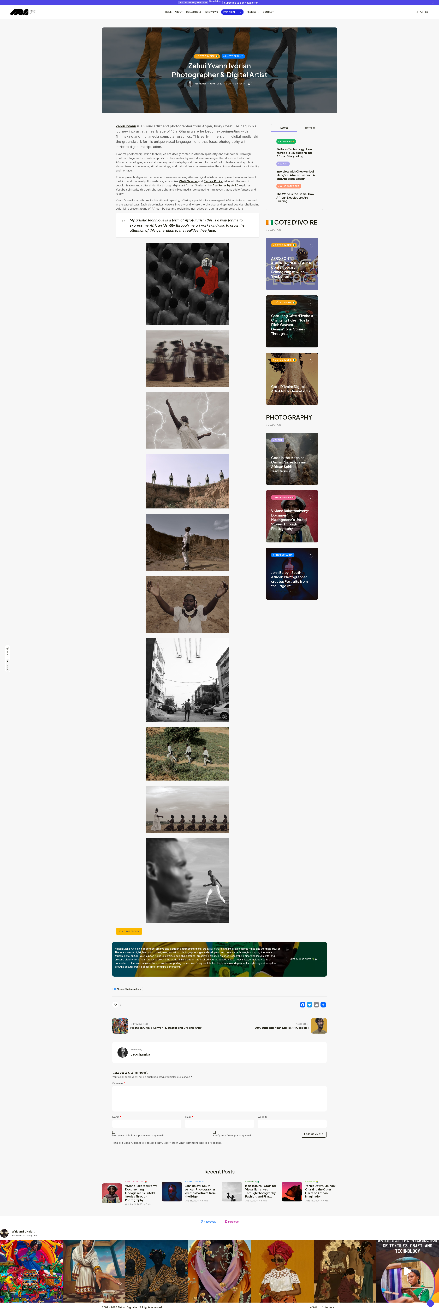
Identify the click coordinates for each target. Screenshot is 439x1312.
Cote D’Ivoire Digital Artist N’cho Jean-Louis (290, 388)
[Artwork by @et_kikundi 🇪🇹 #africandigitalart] (94, 1271)
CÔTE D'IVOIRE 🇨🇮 (208, 56)
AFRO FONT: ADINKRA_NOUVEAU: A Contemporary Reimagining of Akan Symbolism (291, 267)
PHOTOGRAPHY (234, 56)
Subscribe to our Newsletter (241, 2)
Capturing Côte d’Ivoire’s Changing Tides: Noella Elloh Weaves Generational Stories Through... (292, 324)
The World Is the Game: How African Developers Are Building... (295, 197)
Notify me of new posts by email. (232, 1135)
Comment (119, 1083)
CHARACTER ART (290, 186)
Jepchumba (200, 84)
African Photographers (129, 989)
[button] (187, 284)
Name (116, 1116)
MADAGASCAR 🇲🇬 (284, 497)
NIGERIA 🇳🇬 (253, 1182)
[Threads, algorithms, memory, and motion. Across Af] (407, 1271)
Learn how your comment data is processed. (193, 1142)
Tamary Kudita (213, 181)
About (179, 11)
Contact (268, 11)
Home (168, 11)
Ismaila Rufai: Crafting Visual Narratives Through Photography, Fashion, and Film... (260, 1191)
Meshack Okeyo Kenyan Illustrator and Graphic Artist (166, 1027)
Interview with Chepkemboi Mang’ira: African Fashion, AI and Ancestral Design (296, 175)
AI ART (284, 163)
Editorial (229, 12)
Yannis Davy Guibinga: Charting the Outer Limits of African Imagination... (320, 1191)
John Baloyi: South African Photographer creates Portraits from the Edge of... (289, 579)
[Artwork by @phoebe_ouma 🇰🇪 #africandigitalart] (345, 1271)
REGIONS (251, 11)
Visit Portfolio (129, 931)
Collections (193, 11)
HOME (313, 1307)
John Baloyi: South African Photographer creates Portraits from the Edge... (200, 1191)
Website (263, 1116)
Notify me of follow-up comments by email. (138, 1135)
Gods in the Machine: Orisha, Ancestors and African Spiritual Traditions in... (289, 464)
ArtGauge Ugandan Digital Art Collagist (282, 1027)
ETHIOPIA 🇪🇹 (287, 141)
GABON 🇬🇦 (313, 1182)
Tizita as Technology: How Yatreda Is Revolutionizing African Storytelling (294, 152)
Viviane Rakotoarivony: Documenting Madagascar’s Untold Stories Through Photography (290, 519)
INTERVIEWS (211, 11)
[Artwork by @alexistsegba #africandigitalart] (219, 1271)
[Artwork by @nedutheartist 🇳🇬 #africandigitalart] (282, 1271)
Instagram (233, 1221)
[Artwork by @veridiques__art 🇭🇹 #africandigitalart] (31, 1271)
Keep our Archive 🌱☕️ (303, 959)
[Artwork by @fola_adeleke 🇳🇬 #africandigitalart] (156, 1271)
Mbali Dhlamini (188, 181)
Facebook (210, 1221)
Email (189, 1116)
